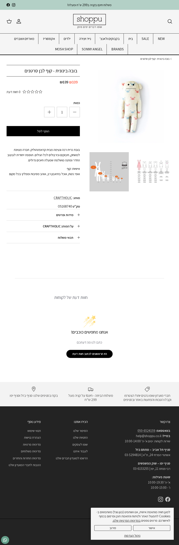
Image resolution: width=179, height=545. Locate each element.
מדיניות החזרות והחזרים (27, 458)
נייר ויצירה (85, 38)
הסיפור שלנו (80, 431)
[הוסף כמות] (74, 112)
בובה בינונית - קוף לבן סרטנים (154, 58)
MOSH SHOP (64, 49)
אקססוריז (49, 38)
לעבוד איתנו (80, 451)
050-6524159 (146, 431)
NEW (161, 38)
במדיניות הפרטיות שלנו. (126, 520)
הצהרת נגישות (32, 437)
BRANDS (117, 49)
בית (130, 38)
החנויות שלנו (80, 437)
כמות (76, 103)
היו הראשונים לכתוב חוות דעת (89, 354)
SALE (145, 38)
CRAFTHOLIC (63, 198)
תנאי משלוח (65, 237)
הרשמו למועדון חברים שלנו (72, 458)
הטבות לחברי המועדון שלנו (25, 465)
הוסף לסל (43, 131)
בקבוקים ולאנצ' (110, 38)
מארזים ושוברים (24, 38)
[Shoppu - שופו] (89, 21)
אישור (151, 528)
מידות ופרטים (64, 215)
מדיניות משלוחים (31, 451)
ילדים (67, 38)
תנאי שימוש (34, 431)
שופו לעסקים (80, 444)
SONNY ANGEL (92, 49)
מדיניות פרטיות (32, 444)
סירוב (113, 528)
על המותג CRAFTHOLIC (58, 226)
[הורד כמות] (49, 112)
